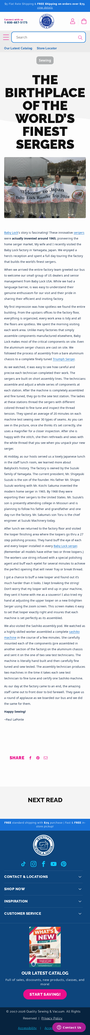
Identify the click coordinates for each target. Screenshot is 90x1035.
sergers (79, 233)
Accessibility (27, 1028)
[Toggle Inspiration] (80, 901)
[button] (83, 21)
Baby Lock (11, 233)
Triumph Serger (64, 359)
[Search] (80, 37)
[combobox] (49, 37)
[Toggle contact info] (80, 877)
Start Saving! (45, 994)
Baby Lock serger (65, 546)
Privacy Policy (51, 1018)
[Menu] (6, 37)
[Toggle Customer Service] (80, 913)
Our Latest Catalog (18, 48)
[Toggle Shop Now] (80, 889)
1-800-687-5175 (15, 22)
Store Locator (47, 48)
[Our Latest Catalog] (45, 947)
